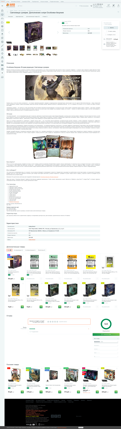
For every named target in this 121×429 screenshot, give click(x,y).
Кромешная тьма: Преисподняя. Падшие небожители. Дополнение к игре (109, 386)
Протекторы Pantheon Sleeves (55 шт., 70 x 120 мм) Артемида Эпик (34, 273)
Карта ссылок (78, 416)
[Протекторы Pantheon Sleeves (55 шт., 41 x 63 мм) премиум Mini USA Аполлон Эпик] (72, 262)
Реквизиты (76, 400)
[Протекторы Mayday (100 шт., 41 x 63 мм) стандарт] (34, 290)
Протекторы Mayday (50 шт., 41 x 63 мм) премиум (15, 300)
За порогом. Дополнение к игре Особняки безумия (109, 300)
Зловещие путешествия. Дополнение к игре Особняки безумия (53, 301)
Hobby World (32, 239)
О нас (7, 1)
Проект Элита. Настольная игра (53, 385)
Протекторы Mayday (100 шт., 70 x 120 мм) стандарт (109, 272)
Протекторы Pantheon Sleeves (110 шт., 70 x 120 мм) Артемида (53, 272)
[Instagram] (52, 416)
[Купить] (22, 278)
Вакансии (89, 400)
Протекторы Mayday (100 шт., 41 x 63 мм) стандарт (34, 300)
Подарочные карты (54, 1)
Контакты (69, 400)
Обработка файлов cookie (60, 402)
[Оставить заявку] (41, 278)
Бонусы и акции (44, 1)
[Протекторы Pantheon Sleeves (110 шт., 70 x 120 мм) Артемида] (53, 262)
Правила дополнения (14, 201)
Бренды (63, 400)
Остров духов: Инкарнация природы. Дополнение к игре (33, 386)
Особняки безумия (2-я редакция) (13, 272)
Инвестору (70, 402)
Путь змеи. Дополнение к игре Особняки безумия (71, 300)
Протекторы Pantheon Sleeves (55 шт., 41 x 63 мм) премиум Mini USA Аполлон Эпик (71, 273)
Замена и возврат (30, 402)
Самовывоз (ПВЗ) (26, 1)
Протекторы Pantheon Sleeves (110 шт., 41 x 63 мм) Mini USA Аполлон (90, 273)
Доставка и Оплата (15, 1)
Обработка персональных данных (44, 402)
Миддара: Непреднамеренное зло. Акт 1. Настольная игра (90, 386)
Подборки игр (35, 1)
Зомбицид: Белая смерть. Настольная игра (70, 386)
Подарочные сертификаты (53, 400)
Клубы (62, 1)
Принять (81, 427)
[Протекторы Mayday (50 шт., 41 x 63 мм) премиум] (16, 290)
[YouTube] (59, 416)
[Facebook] (55, 416)
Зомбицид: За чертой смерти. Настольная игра (15, 386)
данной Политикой (61, 427)
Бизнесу (83, 400)
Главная (2, 1)
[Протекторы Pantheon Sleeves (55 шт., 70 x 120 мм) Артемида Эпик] (34, 262)
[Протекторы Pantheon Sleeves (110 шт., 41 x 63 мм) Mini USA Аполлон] (91, 262)
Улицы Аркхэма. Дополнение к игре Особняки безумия (90, 300)
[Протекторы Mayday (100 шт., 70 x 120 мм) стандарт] (109, 262)
